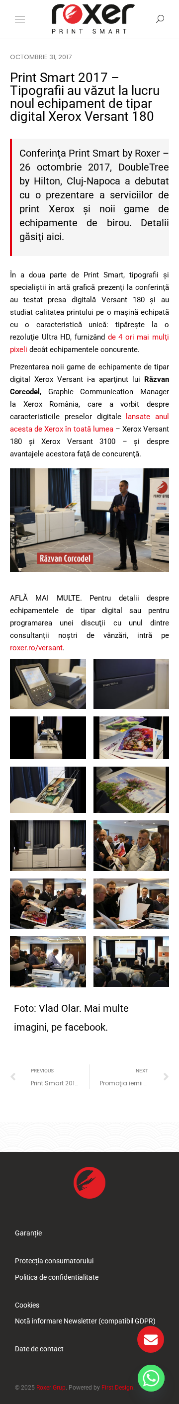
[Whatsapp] (151, 1378)
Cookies (27, 1305)
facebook (85, 1027)
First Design (117, 1387)
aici (54, 237)
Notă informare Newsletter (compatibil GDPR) (85, 1321)
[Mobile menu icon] (20, 19)
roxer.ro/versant (36, 647)
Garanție (28, 1233)
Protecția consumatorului (54, 1261)
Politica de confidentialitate (56, 1277)
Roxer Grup (51, 1387)
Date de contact (39, 1349)
